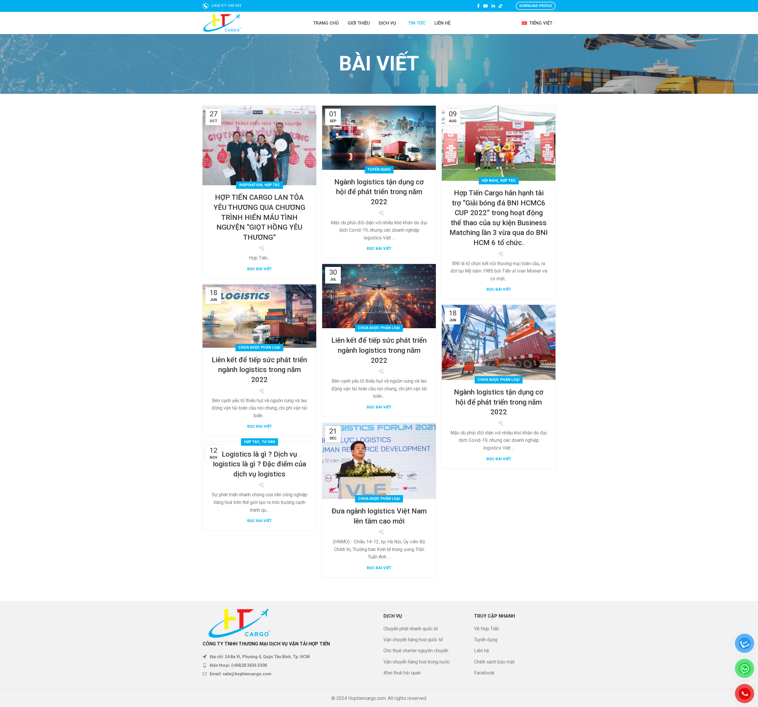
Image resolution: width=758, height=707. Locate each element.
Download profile (535, 6)
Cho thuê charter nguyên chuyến (415, 650)
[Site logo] (222, 22)
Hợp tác (272, 185)
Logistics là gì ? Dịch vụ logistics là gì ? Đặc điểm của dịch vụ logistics (259, 464)
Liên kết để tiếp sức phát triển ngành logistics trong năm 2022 (379, 350)
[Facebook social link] (478, 6)
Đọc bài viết (259, 269)
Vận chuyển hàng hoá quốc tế (413, 639)
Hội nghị (490, 180)
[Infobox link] (222, 6)
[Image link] (240, 620)
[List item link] (289, 665)
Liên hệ (481, 650)
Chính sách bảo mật (494, 662)
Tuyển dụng (379, 170)
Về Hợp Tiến (486, 629)
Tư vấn (268, 442)
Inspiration (250, 185)
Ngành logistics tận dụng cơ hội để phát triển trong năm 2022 (379, 192)
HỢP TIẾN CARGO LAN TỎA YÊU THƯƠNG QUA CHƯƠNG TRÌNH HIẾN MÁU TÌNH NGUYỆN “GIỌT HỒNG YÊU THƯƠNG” (259, 217)
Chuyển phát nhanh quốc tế (410, 629)
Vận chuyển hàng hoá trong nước (416, 662)
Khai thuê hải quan (402, 673)
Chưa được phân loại (379, 328)
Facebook (484, 673)
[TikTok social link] (500, 6)
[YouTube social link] (485, 6)
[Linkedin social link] (493, 6)
